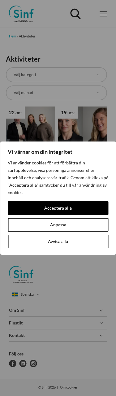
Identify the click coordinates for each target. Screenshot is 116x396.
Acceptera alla (58, 208)
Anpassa (58, 224)
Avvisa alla (58, 241)
